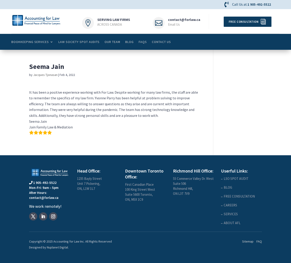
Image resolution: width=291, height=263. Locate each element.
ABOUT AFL (232, 223)
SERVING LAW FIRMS (113, 19)
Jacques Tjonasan (45, 75)
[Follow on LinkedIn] (43, 216)
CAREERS (230, 205)
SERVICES (231, 214)
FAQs (143, 41)
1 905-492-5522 (259, 4)
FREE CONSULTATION (239, 196)
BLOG (129, 41)
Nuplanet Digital (57, 247)
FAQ (259, 241)
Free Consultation (244, 22)
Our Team (112, 41)
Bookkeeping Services (30, 41)
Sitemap (247, 241)
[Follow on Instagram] (53, 216)
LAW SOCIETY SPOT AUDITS (79, 41)
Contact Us (161, 41)
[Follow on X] (33, 216)
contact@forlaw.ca (184, 19)
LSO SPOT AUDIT (236, 178)
